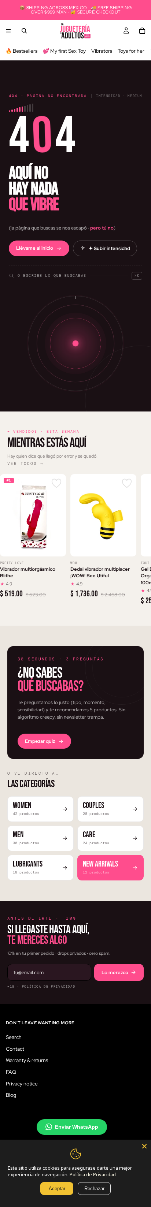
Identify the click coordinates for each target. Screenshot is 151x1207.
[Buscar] (24, 31)
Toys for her (131, 51)
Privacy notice (22, 1083)
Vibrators (101, 51)
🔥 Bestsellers (21, 51)
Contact (15, 1048)
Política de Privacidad (93, 1174)
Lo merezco (115, 972)
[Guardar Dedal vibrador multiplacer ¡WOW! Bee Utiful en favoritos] (127, 483)
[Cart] (142, 31)
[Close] (144, 1146)
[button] (75, 272)
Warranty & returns (27, 1060)
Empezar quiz (40, 741)
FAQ (11, 1071)
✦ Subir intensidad (109, 248)
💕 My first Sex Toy (64, 51)
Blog (11, 1095)
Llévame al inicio (34, 248)
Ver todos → (25, 463)
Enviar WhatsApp (76, 1126)
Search (14, 1037)
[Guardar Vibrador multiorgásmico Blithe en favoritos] (56, 483)
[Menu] (8, 30)
